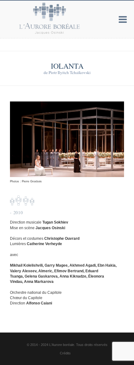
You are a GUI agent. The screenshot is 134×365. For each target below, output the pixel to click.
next (118, 142)
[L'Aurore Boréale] (37, 18)
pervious (16, 142)
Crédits (65, 353)
